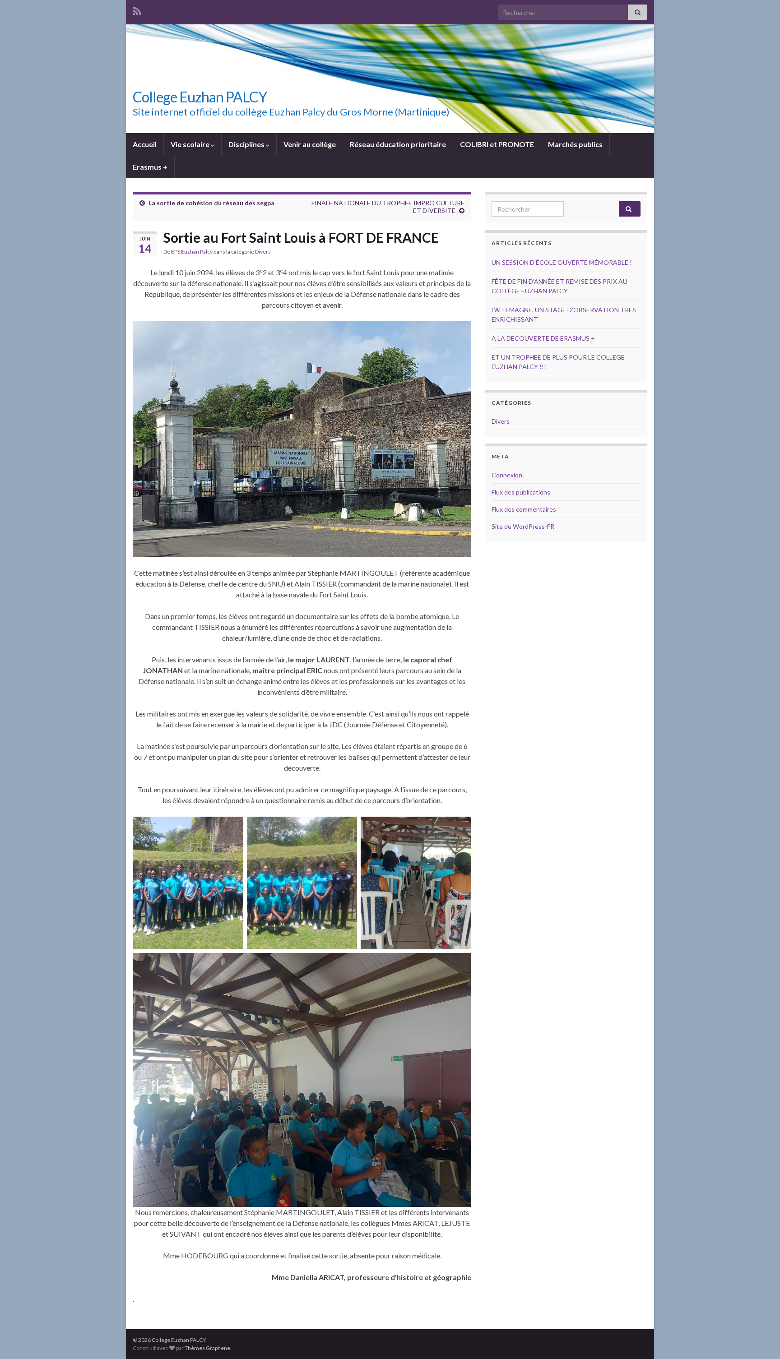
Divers (263, 251)
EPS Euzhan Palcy (192, 251)
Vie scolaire (191, 144)
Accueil (145, 144)
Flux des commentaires (524, 509)
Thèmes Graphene (207, 1348)
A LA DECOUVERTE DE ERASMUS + (543, 338)
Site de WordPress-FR (523, 526)
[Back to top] (759, 1338)
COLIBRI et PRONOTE (497, 144)
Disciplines (247, 144)
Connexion (507, 475)
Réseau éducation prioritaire (398, 144)
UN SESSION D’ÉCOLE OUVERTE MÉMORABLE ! (562, 262)
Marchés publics (575, 144)
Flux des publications (521, 492)
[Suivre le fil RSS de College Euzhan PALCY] (137, 9)
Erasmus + (150, 166)
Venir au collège (309, 144)
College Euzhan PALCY (200, 97)
